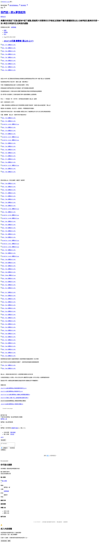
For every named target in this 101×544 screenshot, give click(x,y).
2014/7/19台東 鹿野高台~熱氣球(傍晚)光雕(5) (13, 400)
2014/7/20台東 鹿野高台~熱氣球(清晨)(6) (12, 404)
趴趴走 (12, 434)
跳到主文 (3, 16)
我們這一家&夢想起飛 (13, 12)
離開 (9, 540)
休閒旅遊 (13, 27)
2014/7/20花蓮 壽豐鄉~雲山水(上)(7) (18, 41)
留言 (16, 428)
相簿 (5, 30)
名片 (5, 34)
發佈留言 (3, 449)
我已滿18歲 (3, 540)
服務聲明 (65, 522)
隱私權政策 (59, 522)
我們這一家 (4, 419)
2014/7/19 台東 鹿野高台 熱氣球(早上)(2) (12, 391)
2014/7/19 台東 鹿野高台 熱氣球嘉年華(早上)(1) (14, 388)
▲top (2, 437)
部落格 (6, 32)
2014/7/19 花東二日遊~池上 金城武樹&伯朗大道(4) (14, 397)
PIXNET (38, 522)
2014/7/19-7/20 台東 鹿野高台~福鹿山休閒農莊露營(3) (15, 394)
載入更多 (3, 440)
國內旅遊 (12, 432)
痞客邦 (13, 428)
